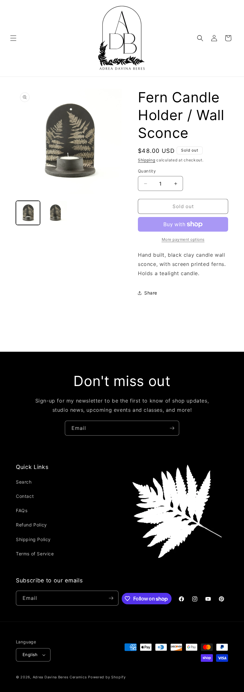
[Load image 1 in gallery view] (28, 213)
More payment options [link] (183, 239)
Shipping (146, 160)
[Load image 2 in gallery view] (55, 213)
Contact (25, 496)
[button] (13, 38)
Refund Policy (31, 524)
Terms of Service (35, 553)
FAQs (21, 510)
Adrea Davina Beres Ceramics (60, 677)
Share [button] (150, 292)
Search (24, 482)
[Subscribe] (172, 428)
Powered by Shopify (107, 677)
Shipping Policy (33, 539)
